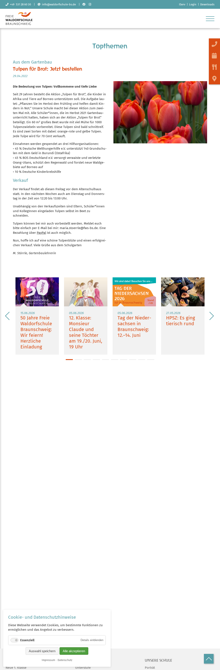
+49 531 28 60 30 (19, 4)
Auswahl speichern (42, 651)
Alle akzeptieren (74, 651)
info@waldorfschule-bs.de (58, 4)
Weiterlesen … (37, 316)
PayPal (41, 233)
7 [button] (123, 359)
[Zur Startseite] (19, 24)
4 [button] (96, 359)
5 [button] (105, 359)
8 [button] (132, 359)
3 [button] (87, 359)
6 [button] (114, 359)
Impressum (48, 660)
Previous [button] (7, 316)
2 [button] (78, 359)
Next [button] (211, 316)
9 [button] (141, 359)
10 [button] (150, 359)
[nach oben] (209, 659)
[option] (37, 316)
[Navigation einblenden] (210, 18)
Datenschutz (65, 660)
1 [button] (69, 359)
